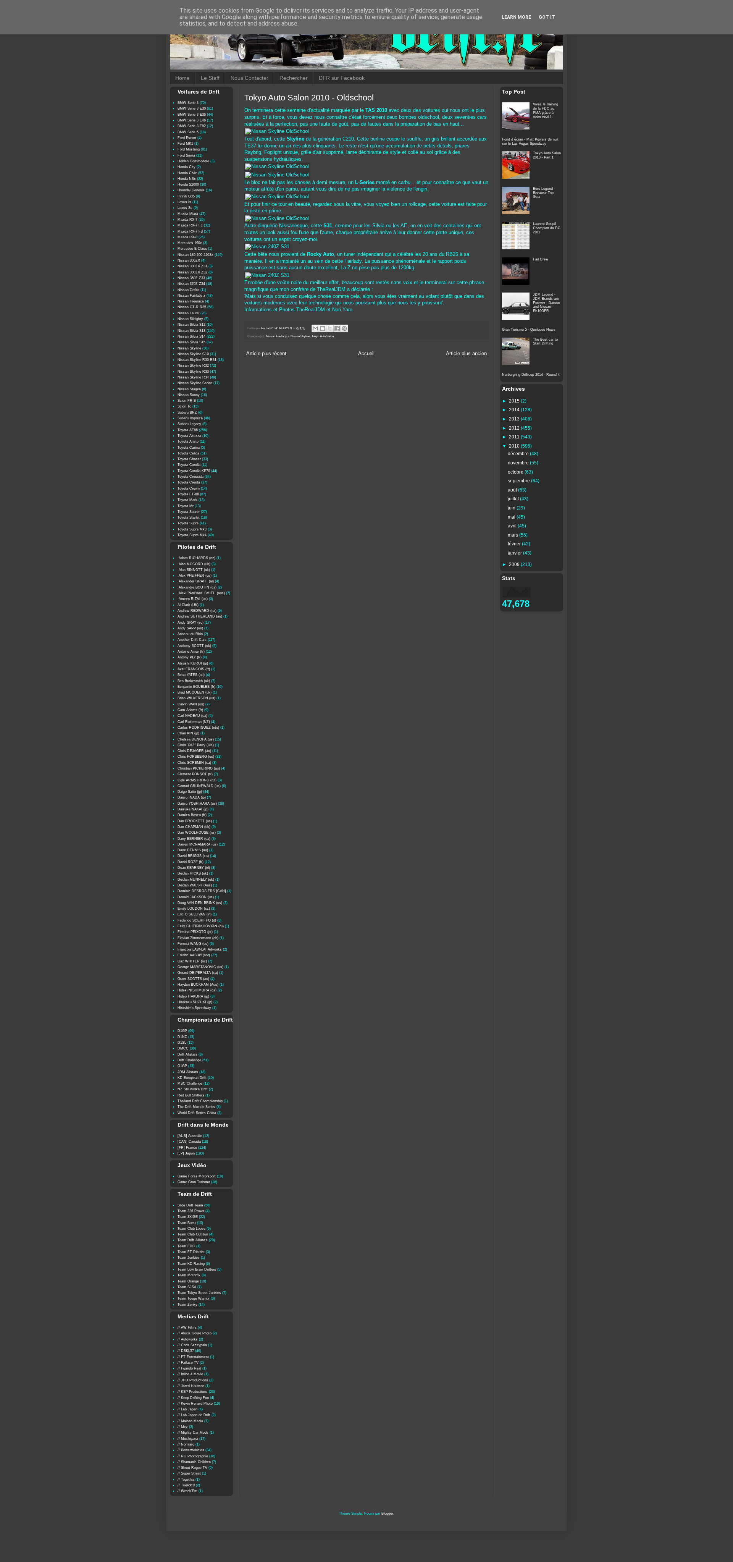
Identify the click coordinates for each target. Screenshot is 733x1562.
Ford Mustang (189, 149)
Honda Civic (187, 173)
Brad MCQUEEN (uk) (195, 692)
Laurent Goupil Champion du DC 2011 (546, 228)
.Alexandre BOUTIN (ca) (197, 587)
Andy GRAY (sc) (190, 622)
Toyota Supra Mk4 (192, 535)
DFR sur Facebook (342, 78)
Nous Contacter (249, 78)
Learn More (516, 17)
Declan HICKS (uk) (193, 873)
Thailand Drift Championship (200, 1101)
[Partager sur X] (330, 328)
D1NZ (182, 1037)
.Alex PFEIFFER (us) (195, 575)
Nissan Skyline (300, 336)
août (513, 490)
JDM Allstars (188, 1072)
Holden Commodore (193, 161)
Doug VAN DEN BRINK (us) (200, 903)
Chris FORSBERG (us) (196, 756)
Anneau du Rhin (190, 634)
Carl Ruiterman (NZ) (194, 722)
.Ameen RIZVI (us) (193, 599)
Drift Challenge (189, 1060)
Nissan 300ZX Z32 (192, 272)
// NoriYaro (186, 1444)
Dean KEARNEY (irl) (194, 868)
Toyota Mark (187, 500)
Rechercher (293, 78)
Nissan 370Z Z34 (191, 284)
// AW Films (187, 1327)
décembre (519, 453)
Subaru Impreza (190, 418)
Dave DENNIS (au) (193, 850)
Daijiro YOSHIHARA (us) (197, 803)
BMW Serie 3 (188, 103)
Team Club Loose (191, 1229)
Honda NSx (187, 179)
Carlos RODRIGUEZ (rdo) (198, 727)
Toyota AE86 (188, 430)
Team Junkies (189, 1258)
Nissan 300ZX (189, 260)
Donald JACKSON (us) (196, 897)
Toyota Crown (189, 488)
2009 (515, 564)
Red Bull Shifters (191, 1095)
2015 (515, 401)
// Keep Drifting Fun (193, 1398)
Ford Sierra (186, 155)
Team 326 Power (191, 1211)
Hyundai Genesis (191, 190)
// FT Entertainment (193, 1357)
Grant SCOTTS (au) (193, 979)
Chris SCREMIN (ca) (194, 763)
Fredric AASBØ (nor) (194, 955)
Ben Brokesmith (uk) (194, 681)
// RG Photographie (193, 1456)
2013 (515, 419)
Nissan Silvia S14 (191, 336)
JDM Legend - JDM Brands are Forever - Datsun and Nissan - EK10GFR (546, 303)
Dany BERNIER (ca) (194, 839)
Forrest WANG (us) (193, 944)
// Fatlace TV (188, 1363)
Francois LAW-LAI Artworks (200, 949)
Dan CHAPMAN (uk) (194, 827)
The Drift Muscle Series (196, 1107)
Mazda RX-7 (187, 220)
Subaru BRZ (187, 412)
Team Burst (187, 1223)
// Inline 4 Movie (190, 1374)
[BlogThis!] (322, 328)
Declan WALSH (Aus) (195, 885)
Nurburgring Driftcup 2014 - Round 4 (531, 375)
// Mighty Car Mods (193, 1432)
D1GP (182, 1031)
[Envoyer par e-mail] (315, 328)
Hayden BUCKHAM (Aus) (198, 984)
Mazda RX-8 (187, 237)
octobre (516, 472)
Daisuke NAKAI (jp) (193, 809)
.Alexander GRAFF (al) (196, 581)
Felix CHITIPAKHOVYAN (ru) (201, 926)
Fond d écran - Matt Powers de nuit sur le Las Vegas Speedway (530, 141)
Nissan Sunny (189, 395)
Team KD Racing (191, 1264)
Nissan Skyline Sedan (195, 383)
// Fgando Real (189, 1368)
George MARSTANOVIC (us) (200, 967)
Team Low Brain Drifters (197, 1269)
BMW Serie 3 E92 (192, 126)
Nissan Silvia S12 (191, 325)
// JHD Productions (193, 1380)
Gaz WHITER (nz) (192, 961)
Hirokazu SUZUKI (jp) (195, 1002)
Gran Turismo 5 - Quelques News (528, 329)
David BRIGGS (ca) (193, 856)
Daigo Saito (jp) (190, 792)
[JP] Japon (186, 1153)
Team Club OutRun (193, 1234)
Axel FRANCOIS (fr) (194, 669)
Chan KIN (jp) (188, 733)
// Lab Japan (187, 1409)
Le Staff (210, 78)
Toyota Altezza (189, 436)
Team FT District (191, 1252)
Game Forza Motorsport (197, 1176)
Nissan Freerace (191, 301)
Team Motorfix (189, 1275)
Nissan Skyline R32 (193, 365)
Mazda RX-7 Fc (190, 225)
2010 (515, 446)
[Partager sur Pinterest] (344, 328)
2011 (515, 437)
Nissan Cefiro (188, 290)
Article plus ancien (466, 353)
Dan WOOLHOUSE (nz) (197, 832)
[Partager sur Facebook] (337, 328)
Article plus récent (266, 353)
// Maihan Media (190, 1421)
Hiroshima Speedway (194, 1008)
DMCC (183, 1048)
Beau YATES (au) (191, 675)
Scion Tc (184, 406)
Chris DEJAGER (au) (194, 751)
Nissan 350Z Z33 (191, 278)
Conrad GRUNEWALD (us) (199, 786)
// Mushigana (188, 1439)
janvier (515, 553)
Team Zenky (187, 1305)
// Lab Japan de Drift (194, 1415)
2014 (515, 409)
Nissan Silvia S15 (191, 342)
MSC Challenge (190, 1083)
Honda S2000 (188, 184)
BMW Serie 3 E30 (192, 108)
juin (512, 508)
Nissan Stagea (189, 389)
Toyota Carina (189, 448)
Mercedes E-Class (192, 249)
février (515, 544)
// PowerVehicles (191, 1450)
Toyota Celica (188, 453)
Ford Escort (187, 138)
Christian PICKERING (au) (199, 768)
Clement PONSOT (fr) (195, 774)
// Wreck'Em (187, 1491)
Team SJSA (187, 1287)
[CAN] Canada (189, 1141)
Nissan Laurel (188, 313)
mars (513, 535)
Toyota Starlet (189, 517)
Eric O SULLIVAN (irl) (195, 914)
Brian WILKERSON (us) (196, 698)
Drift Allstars (187, 1054)
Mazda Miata (188, 214)
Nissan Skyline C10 (193, 354)
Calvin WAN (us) (191, 704)
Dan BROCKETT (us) (195, 821)
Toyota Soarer (189, 512)
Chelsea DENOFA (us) (196, 739)
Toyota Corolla (189, 465)
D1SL (182, 1043)
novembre (519, 463)
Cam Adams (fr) (190, 710)
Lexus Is (184, 202)
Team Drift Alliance (193, 1240)
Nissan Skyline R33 (193, 372)
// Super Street (189, 1473)
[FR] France (187, 1148)
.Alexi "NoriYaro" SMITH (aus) (201, 593)
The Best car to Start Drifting (545, 342)
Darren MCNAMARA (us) (198, 844)
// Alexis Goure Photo (195, 1333)
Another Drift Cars (192, 640)
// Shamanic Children (194, 1462)
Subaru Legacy (189, 424)
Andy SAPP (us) (190, 628)
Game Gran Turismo (194, 1182)
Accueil (366, 353)
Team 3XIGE (188, 1217)
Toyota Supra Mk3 (192, 529)
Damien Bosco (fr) (192, 815)
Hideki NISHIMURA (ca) (197, 990)
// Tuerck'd (186, 1485)
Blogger (387, 1513)
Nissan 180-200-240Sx (195, 255)
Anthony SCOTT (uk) (194, 646)
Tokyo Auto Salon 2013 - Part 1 (547, 155)
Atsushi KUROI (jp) (193, 663)
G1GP (182, 1066)
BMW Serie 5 (188, 132)
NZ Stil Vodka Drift (193, 1089)
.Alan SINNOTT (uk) (194, 570)
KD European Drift (192, 1078)
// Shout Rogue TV (192, 1468)
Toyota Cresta (189, 482)
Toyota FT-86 (188, 494)
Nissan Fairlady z (277, 336)
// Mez (183, 1427)
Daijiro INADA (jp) (192, 797)
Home (182, 78)
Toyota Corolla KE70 (194, 471)
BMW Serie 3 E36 (192, 114)
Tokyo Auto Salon (323, 336)
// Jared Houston (191, 1386)
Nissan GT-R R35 (192, 307)
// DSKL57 (186, 1351)
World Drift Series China (197, 1113)
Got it (547, 17)
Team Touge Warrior (194, 1298)
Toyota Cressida (190, 477)
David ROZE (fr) (190, 862)
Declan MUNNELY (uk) (196, 879)
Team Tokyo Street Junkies (199, 1293)
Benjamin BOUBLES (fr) (196, 687)
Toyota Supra (188, 523)
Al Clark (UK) (188, 605)
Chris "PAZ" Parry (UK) (196, 745)
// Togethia (186, 1479)
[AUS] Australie (190, 1136)
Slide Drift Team (190, 1205)
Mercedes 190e (190, 243)
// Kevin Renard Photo (195, 1403)
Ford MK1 (185, 144)
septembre (519, 480)
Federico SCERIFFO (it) (197, 920)
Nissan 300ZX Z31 (192, 266)
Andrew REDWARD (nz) (197, 611)
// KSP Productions (193, 1392)
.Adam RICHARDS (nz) (196, 558)
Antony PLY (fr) (190, 657)
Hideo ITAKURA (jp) (193, 996)
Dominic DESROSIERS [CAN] (202, 891)
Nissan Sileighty (190, 319)
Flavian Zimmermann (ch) (198, 938)
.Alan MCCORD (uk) (194, 564)
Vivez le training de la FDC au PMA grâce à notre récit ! (545, 110)
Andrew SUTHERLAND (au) (200, 616)
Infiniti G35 (186, 196)
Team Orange (188, 1281)
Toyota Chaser (189, 459)
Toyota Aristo (188, 441)
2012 (515, 428)
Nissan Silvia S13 (191, 331)
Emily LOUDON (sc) (194, 908)
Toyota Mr (186, 506)
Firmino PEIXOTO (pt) (195, 932)
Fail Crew (540, 259)
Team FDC (186, 1246)
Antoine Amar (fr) (191, 651)
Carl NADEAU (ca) (192, 716)
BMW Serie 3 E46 (192, 120)
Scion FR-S (187, 401)
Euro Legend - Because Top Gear (544, 193)
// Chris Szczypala (192, 1345)
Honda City (186, 167)
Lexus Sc (185, 208)
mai (512, 517)
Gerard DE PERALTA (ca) (198, 973)
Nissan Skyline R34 (193, 377)
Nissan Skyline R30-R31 (197, 360)
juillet (514, 498)
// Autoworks (188, 1339)
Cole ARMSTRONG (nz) (197, 780)
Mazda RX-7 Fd (190, 231)
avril (513, 526)
